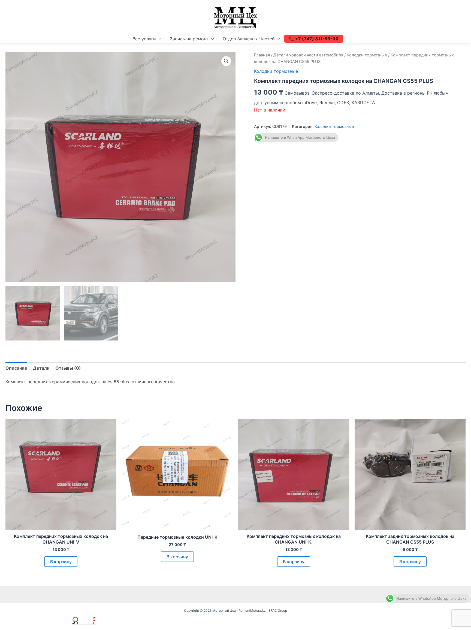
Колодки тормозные (367, 55)
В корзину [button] (61, 561)
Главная (262, 55)
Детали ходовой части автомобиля (308, 55)
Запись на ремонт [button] (189, 38)
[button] (158, 39)
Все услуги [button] (144, 38)
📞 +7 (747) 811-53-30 (314, 38)
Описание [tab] (16, 368)
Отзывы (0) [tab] (68, 368)
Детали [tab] (41, 368)
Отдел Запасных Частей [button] (249, 38)
